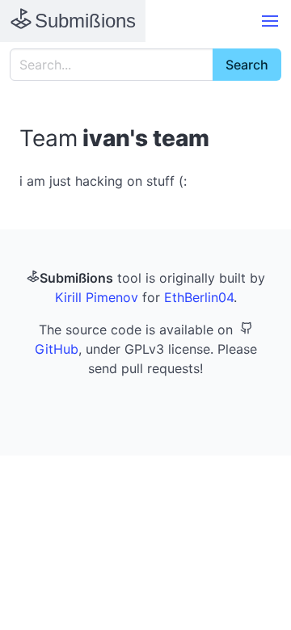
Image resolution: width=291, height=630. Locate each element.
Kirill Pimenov (96, 297)
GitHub (56, 349)
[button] (270, 21)
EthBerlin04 (199, 297)
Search (247, 65)
